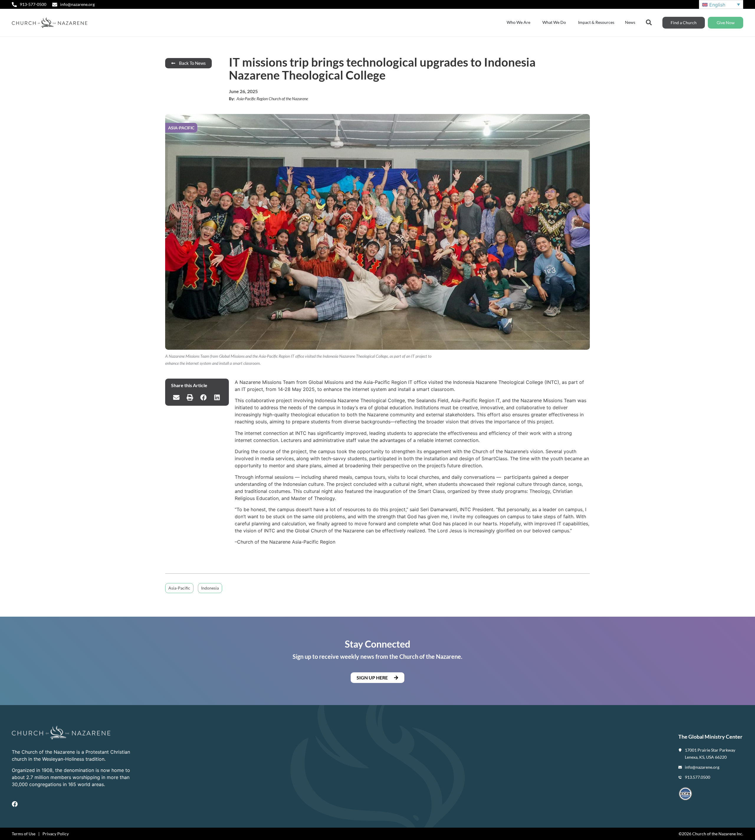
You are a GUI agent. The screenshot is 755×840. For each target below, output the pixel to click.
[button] (176, 397)
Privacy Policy (55, 833)
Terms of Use (23, 833)
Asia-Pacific (179, 587)
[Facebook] (15, 804)
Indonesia (210, 587)
